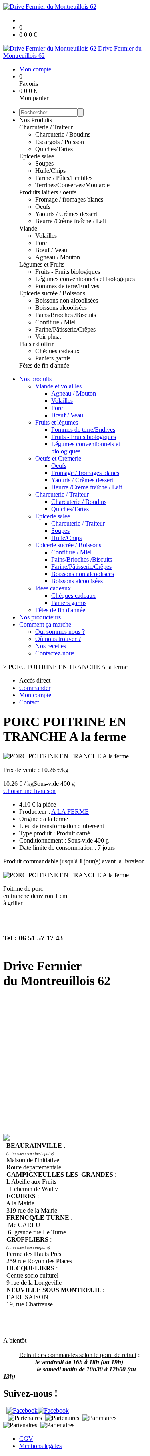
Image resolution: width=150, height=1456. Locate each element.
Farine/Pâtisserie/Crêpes (65, 329)
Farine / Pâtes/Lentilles (63, 177)
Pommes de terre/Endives (67, 286)
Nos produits (35, 379)
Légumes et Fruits (41, 264)
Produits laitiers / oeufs (47, 192)
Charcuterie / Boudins (62, 134)
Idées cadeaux (53, 588)
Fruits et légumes (56, 422)
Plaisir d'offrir (36, 343)
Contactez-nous (54, 653)
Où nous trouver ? (58, 638)
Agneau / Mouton (57, 257)
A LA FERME (70, 811)
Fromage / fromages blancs (69, 199)
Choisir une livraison (29, 790)
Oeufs (42, 206)
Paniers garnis (52, 358)
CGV (26, 1438)
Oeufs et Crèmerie (58, 458)
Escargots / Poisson (59, 141)
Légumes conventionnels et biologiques (85, 278)
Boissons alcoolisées (61, 307)
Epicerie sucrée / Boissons (52, 293)
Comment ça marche (45, 624)
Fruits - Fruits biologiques (67, 271)
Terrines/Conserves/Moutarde (72, 185)
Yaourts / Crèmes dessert (66, 213)
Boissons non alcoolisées (66, 300)
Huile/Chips (50, 170)
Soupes (44, 163)
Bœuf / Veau (51, 250)
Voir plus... (49, 336)
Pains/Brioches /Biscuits (65, 314)
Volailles (46, 235)
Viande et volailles (58, 386)
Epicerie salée (36, 156)
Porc (41, 242)
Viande (28, 228)
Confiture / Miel (55, 322)
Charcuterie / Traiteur (46, 127)
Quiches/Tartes (54, 149)
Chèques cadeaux (57, 351)
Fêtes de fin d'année (44, 365)
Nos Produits (35, 120)
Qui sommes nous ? (60, 631)
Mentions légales (40, 1445)
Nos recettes (50, 646)
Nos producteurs (40, 617)
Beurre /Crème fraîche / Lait (70, 221)
